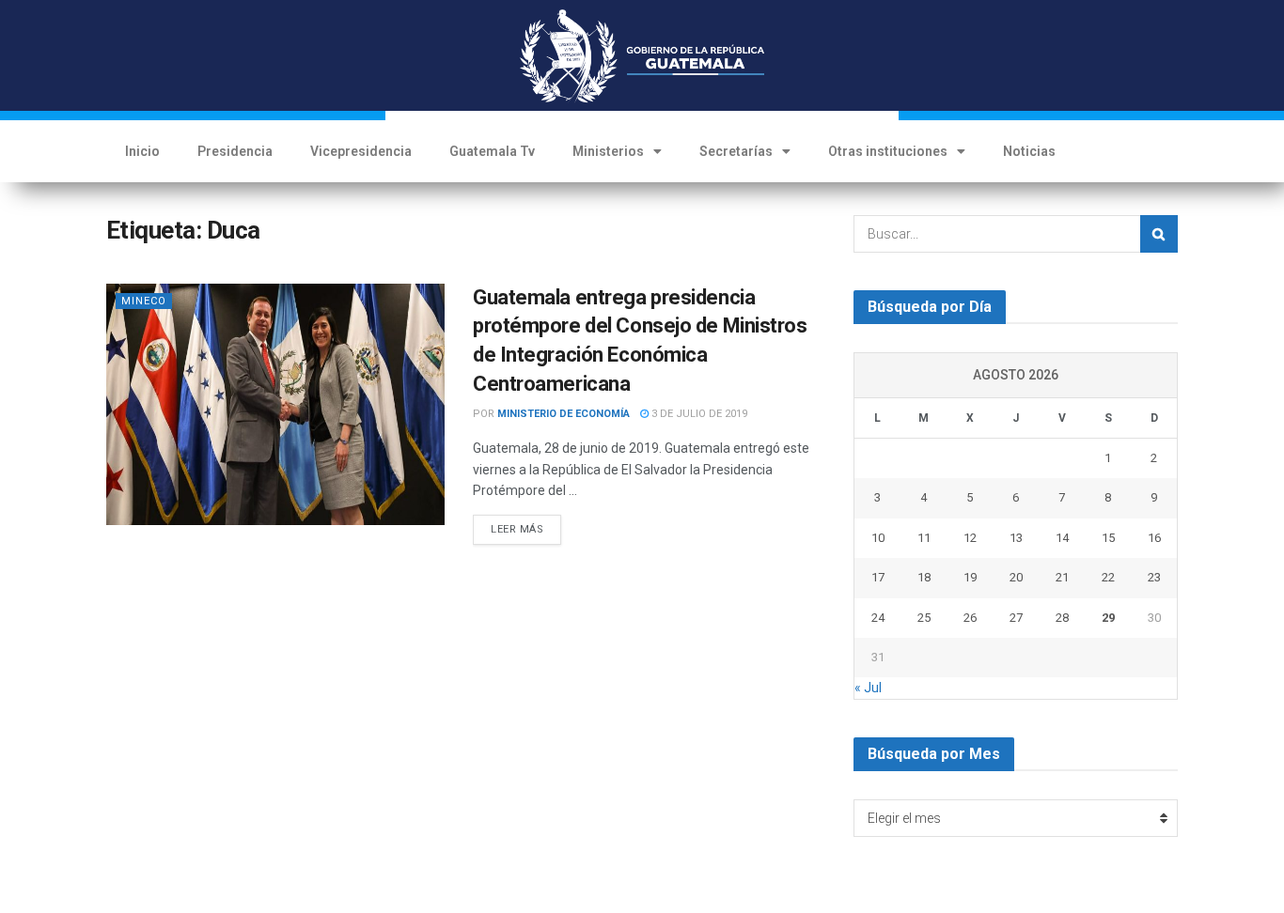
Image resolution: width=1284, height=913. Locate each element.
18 (924, 577)
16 (1154, 538)
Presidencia (235, 151)
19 (970, 577)
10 (878, 538)
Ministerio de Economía (563, 414)
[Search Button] (1159, 234)
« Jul (868, 687)
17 (878, 577)
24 (878, 618)
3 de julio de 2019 (698, 414)
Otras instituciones (887, 151)
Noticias (1029, 151)
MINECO (143, 301)
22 (1108, 577)
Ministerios (608, 151)
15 (1108, 538)
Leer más (517, 529)
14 (1062, 538)
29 (1108, 618)
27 (1016, 618)
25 (924, 618)
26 (970, 618)
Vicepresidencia (361, 151)
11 (924, 538)
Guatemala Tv (492, 151)
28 (1062, 618)
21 (1062, 577)
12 (970, 538)
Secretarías (736, 151)
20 (1016, 577)
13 (1016, 538)
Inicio (142, 151)
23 (1154, 577)
